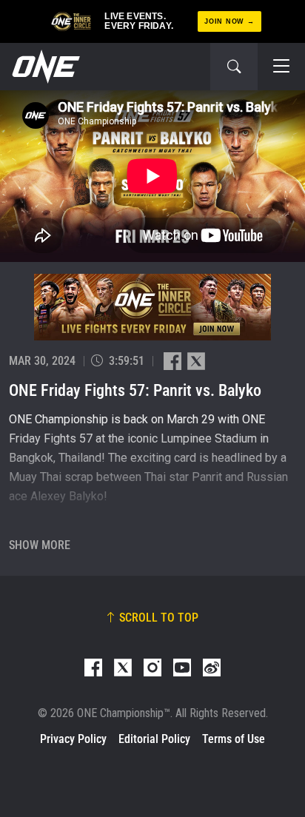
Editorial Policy (154, 739)
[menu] (281, 67)
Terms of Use (233, 739)
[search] (234, 66)
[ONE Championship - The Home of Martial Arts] (44, 66)
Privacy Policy (73, 739)
